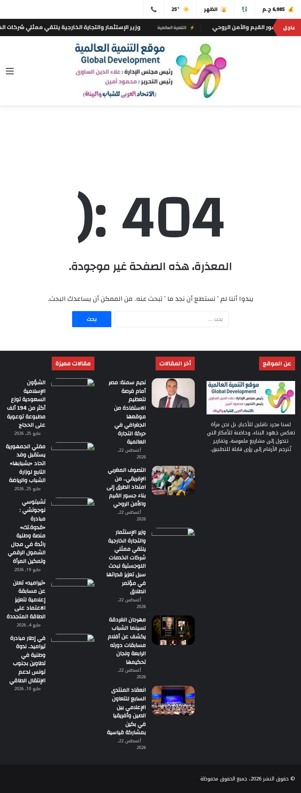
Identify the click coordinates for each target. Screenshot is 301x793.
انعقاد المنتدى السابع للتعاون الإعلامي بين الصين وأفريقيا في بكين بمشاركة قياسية (126, 711)
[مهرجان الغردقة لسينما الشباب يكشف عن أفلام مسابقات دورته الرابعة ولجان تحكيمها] (173, 630)
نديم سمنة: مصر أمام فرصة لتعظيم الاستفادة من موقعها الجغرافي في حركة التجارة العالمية (127, 412)
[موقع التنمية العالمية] (150, 71)
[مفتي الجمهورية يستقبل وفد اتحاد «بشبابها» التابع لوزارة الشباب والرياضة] (72, 457)
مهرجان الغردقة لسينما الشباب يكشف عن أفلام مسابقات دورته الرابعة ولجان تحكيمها (127, 641)
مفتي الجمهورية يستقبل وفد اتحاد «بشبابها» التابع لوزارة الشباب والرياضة (25, 463)
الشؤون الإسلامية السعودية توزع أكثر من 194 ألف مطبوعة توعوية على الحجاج (26, 403)
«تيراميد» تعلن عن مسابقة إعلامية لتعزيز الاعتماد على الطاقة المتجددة (26, 600)
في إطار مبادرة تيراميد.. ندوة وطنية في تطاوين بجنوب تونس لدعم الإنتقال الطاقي (27, 659)
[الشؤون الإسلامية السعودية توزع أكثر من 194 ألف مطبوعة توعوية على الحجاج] (72, 393)
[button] (289, 145)
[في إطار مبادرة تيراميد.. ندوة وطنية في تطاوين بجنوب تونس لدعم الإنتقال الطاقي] (72, 648)
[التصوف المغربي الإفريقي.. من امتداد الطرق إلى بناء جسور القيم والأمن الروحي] (173, 480)
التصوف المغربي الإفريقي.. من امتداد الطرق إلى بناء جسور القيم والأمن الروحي (126, 487)
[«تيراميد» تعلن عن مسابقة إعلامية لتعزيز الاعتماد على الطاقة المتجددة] (72, 593)
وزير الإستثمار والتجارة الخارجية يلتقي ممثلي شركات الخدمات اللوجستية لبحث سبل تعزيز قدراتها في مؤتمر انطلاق (126, 562)
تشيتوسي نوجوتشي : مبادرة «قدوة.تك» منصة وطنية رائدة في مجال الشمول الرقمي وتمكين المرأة (26, 531)
